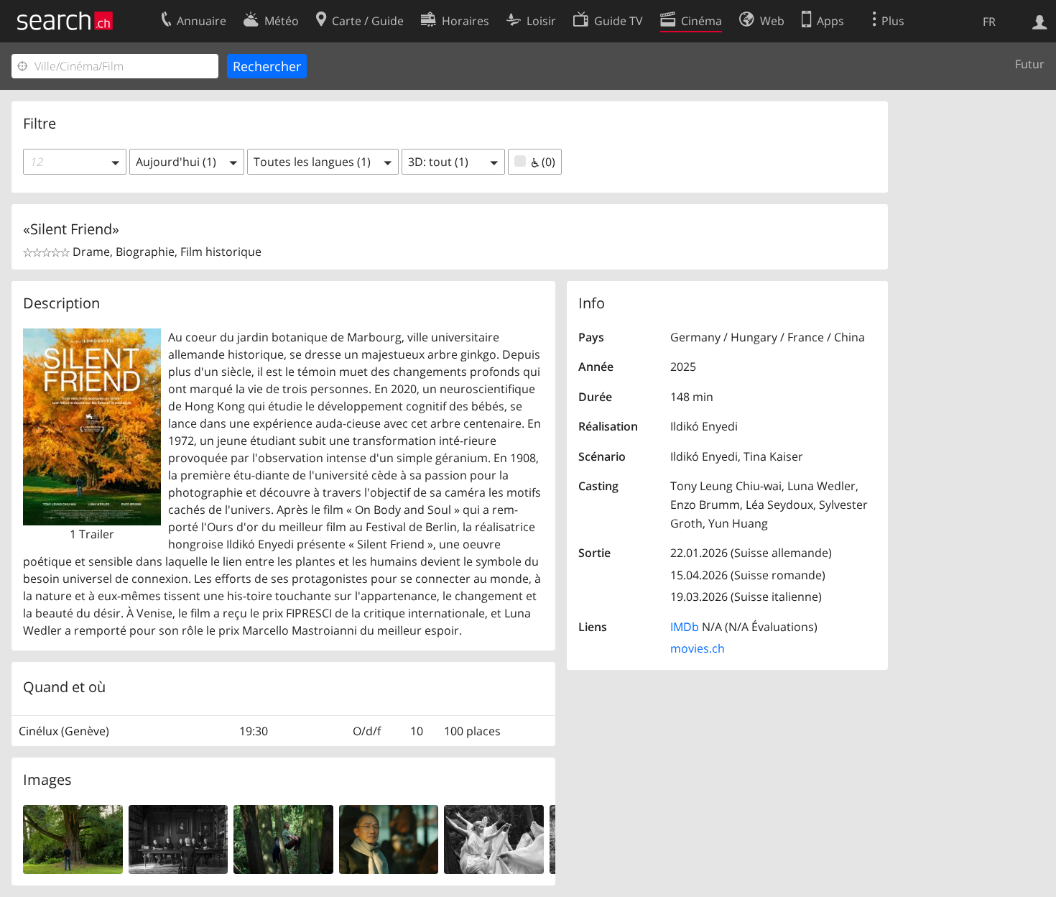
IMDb (684, 627)
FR (989, 21)
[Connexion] (1040, 21)
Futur (1030, 64)
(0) (547, 162)
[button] (74, 162)
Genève (85, 731)
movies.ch (697, 648)
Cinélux (38, 731)
